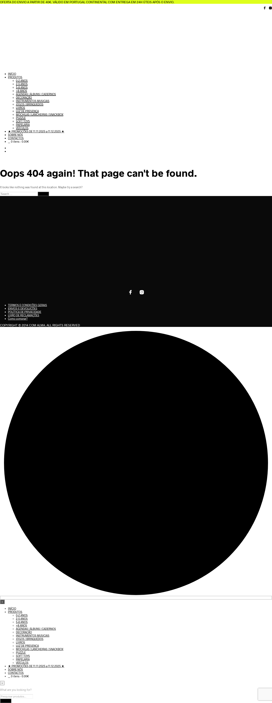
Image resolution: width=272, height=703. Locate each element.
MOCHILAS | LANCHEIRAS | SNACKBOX (39, 114)
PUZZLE (21, 118)
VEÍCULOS (22, 128)
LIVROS (20, 107)
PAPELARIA (23, 124)
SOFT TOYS (23, 121)
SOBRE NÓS (15, 134)
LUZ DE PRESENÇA (27, 111)
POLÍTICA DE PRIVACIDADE (24, 312)
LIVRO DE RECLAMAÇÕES (23, 315)
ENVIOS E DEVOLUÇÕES (22, 308)
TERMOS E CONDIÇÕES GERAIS (27, 305)
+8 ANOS (21, 90)
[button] (9, 148)
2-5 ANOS (22, 84)
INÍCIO (12, 73)
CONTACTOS (16, 138)
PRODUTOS (15, 77)
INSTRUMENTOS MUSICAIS (32, 101)
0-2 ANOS (22, 80)
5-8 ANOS (22, 87)
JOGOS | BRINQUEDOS (29, 104)
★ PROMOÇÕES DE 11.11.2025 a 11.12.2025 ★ (36, 131)
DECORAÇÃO (24, 97)
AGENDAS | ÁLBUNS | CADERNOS (36, 94)
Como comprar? (18, 318)
